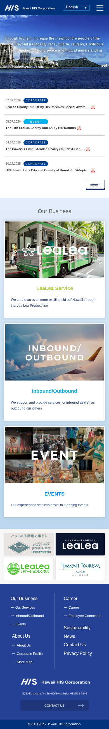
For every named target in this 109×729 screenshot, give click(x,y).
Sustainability (77, 627)
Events (20, 624)
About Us (24, 645)
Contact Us (75, 644)
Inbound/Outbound (29, 616)
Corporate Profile (30, 654)
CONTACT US (54, 705)
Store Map (24, 662)
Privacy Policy (78, 653)
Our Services (25, 607)
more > (95, 184)
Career (73, 607)
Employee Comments (84, 616)
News (69, 636)
